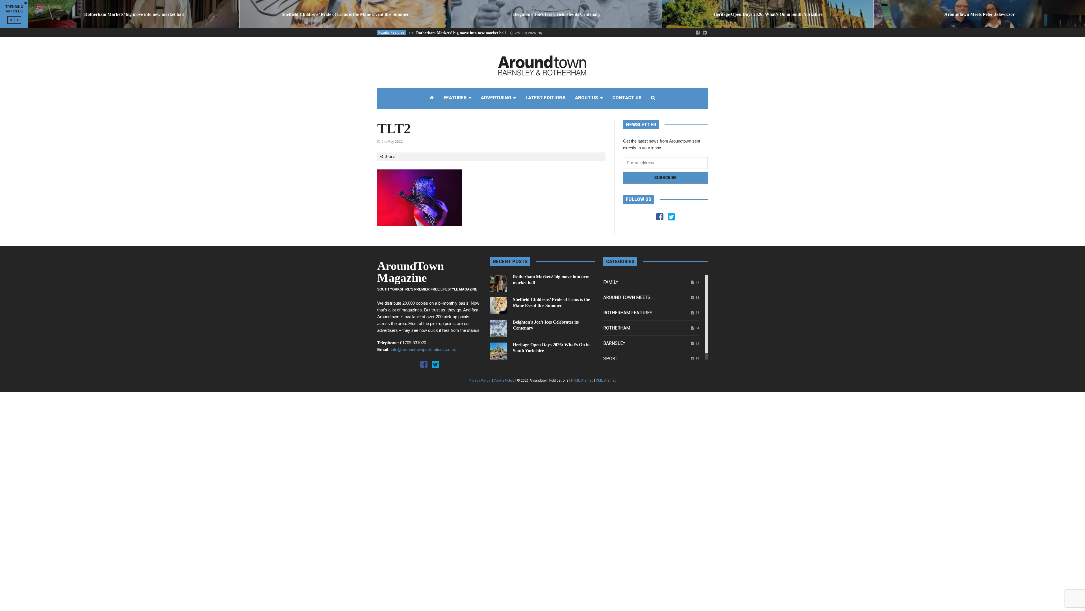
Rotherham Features (627, 312)
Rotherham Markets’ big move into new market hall (461, 33)
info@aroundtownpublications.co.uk (423, 349)
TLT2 (394, 128)
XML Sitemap (606, 380)
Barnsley (614, 343)
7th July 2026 (525, 33)
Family (610, 282)
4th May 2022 (392, 142)
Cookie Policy (504, 380)
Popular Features (391, 33)
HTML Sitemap (582, 380)
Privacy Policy (480, 380)
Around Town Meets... (628, 297)
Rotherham (616, 328)
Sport (610, 358)
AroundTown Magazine (410, 272)
